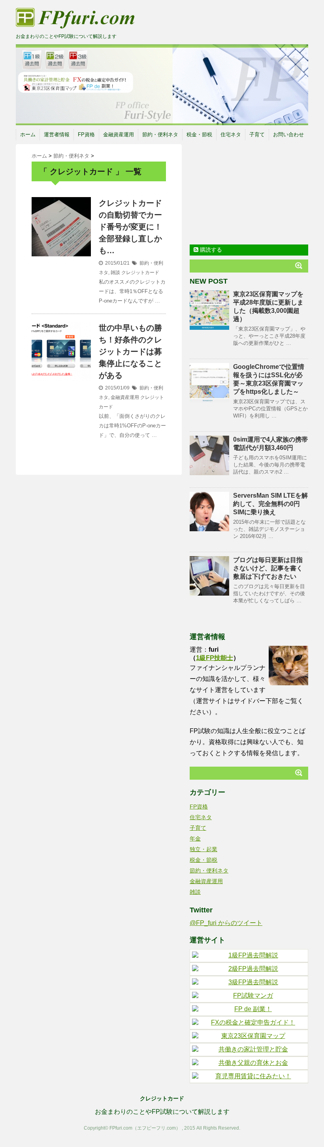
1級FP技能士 (214, 657)
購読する (210, 249)
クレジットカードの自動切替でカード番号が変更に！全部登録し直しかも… (130, 227)
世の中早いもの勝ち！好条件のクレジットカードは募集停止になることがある (130, 351)
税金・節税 (199, 134)
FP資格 (86, 134)
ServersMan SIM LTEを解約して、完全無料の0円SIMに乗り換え (270, 503)
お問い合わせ (288, 134)
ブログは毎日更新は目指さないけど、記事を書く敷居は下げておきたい (268, 568)
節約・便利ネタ (160, 134)
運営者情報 (57, 134)
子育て (257, 134)
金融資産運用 (118, 134)
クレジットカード (140, 272)
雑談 (115, 272)
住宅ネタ (230, 134)
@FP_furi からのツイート (226, 922)
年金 (195, 838)
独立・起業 (203, 849)
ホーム (28, 134)
